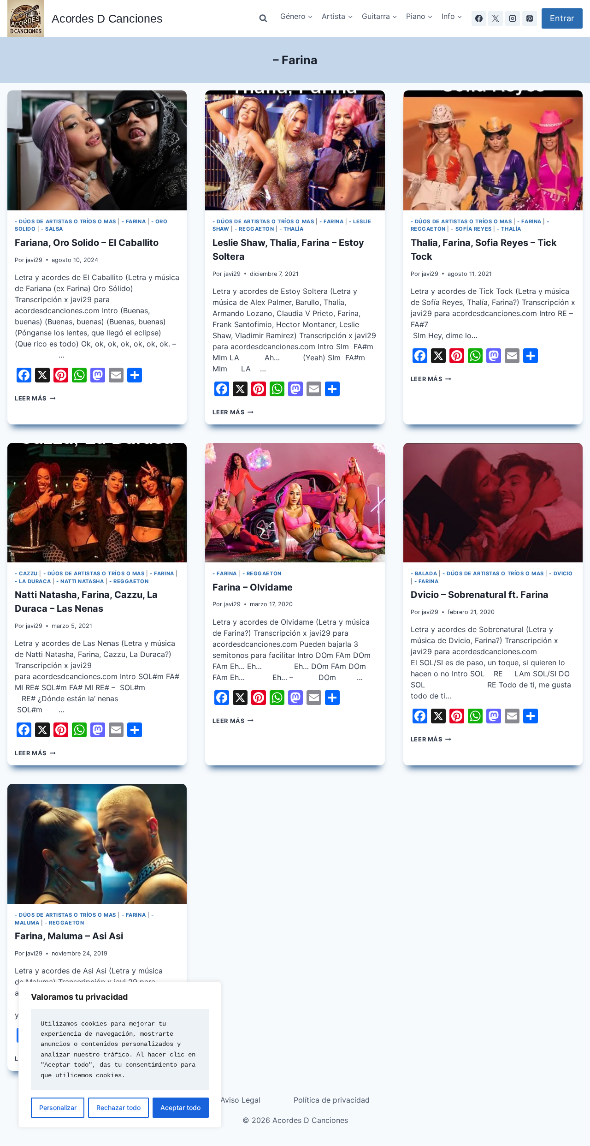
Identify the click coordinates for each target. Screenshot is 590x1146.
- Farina (134, 221)
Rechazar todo (118, 1107)
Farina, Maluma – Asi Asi (69, 936)
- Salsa (52, 229)
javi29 (34, 260)
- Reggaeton (254, 229)
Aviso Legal (240, 1099)
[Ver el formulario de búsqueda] (263, 18)
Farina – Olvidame (252, 587)
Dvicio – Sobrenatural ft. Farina (480, 594)
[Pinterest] (529, 18)
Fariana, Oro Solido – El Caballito (87, 242)
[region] (119, 1055)
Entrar (562, 18)
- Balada (424, 573)
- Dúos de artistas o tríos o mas (65, 221)
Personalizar (58, 1107)
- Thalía (291, 229)
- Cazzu (26, 573)
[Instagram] (512, 18)
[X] (495, 18)
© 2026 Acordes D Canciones (295, 1120)
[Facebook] (479, 18)
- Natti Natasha (80, 581)
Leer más (35, 398)
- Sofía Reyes (471, 229)
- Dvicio (560, 573)
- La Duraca (33, 581)
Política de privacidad (332, 1099)
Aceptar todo (180, 1107)
